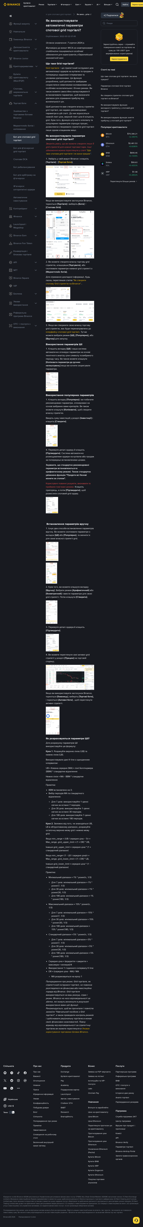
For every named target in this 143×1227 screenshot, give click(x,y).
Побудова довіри (41, 1107)
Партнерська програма (126, 1071)
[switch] (12, 1112)
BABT (63, 1107)
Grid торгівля (52, 68)
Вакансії (36, 1076)
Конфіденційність (41, 1103)
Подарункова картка (70, 1089)
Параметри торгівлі (124, 1147)
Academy (65, 1085)
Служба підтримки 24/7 (126, 1116)
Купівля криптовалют (29, 4)
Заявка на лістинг (96, 1076)
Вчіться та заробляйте (98, 1107)
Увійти (125, 4)
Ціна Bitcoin (93, 1116)
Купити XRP (93, 1166)
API (117, 1138)
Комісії (118, 1133)
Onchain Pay (93, 1093)
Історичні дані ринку (125, 1093)
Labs (90, 1088)
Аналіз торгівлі (122, 1097)
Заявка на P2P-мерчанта (99, 1071)
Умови (36, 1098)
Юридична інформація (43, 1094)
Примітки (37, 1125)
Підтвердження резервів (127, 1102)
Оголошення (39, 1080)
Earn (77, 4)
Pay (62, 1080)
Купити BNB (93, 1161)
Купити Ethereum (95, 1175)
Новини (36, 1085)
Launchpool (66, 1094)
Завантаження (39, 1130)
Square (88, 4)
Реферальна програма (126, 1076)
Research (65, 1112)
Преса (36, 1089)
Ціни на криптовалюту (98, 1112)
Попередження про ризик (45, 1121)
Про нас (36, 1071)
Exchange (65, 1071)
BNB (118, 1080)
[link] (22, 23)
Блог (35, 1112)
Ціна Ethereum (94, 1121)
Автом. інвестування (70, 1098)
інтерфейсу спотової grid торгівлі (62, 331)
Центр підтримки (123, 1121)
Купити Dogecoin (95, 1170)
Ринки (41, 4)
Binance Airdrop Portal (125, 1151)
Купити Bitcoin (94, 1157)
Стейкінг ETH (67, 1103)
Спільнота (37, 1116)
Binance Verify (122, 1142)
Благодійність (67, 1116)
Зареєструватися (119, 59)
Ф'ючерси (65, 4)
